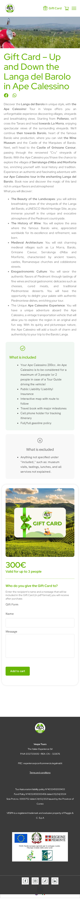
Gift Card (55, 8)
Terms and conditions (40, 772)
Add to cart (17, 671)
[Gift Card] (45, 8)
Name (10, 614)
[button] (6, 95)
